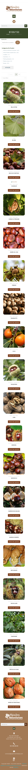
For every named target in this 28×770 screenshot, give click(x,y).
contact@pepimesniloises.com (14, 753)
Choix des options (14, 111)
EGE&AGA (15, 767)
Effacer (7, 67)
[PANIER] (14, 21)
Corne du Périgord (14, 219)
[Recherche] (17, 42)
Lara (14, 417)
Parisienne (14, 636)
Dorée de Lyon (14, 252)
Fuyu (14, 351)
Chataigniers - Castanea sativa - (14, 105)
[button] (14, 16)
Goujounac (14, 384)
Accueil (7, 34)
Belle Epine (14, 107)
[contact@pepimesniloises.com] (14, 751)
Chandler (14, 186)
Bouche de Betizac (14, 173)
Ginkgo (14, 138)
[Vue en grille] (16, 74)
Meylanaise (14, 570)
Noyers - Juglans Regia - (14, 184)
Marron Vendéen (14, 537)
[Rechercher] (25, 25)
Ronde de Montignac (14, 702)
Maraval (14, 445)
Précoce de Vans (14, 669)
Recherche (4, 39)
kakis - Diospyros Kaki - (14, 349)
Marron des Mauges (14, 511)
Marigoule (14, 478)
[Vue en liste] (19, 74)
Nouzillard (14, 603)
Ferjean (14, 285)
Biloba (14, 140)
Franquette (14, 318)
